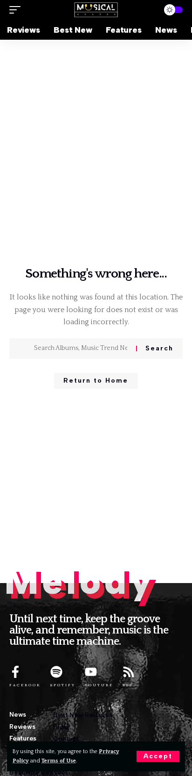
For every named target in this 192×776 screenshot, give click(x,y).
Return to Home (95, 380)
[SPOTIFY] (56, 672)
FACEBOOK (25, 685)
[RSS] (129, 672)
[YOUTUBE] (91, 672)
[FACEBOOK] (15, 672)
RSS (128, 685)
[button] (158, 756)
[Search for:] (81, 348)
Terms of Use (58, 761)
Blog (60, 727)
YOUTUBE (99, 685)
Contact (65, 739)
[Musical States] (96, 9)
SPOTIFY (62, 685)
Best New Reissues (82, 715)
